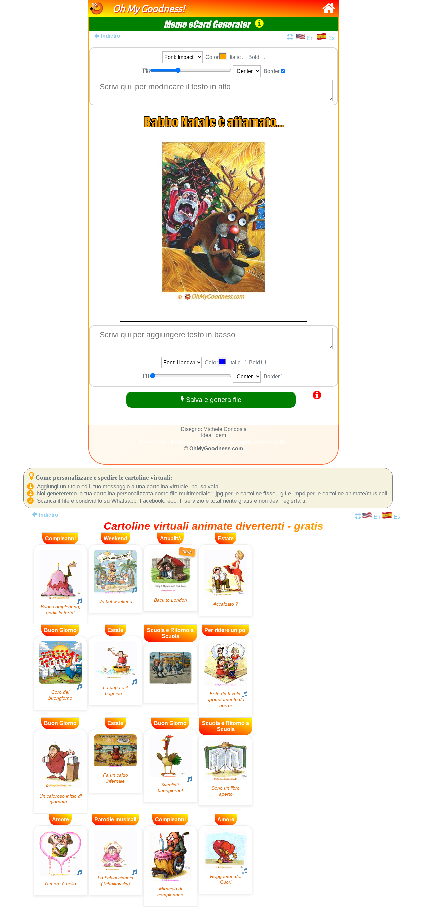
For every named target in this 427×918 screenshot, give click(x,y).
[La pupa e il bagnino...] (115, 670)
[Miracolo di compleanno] (170, 866)
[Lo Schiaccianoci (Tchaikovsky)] (115, 860)
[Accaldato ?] (225, 580)
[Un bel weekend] (115, 579)
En (311, 38)
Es (331, 38)
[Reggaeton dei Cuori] (225, 860)
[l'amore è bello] (60, 860)
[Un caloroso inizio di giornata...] (60, 771)
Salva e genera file (212, 399)
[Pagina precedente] (34, 514)
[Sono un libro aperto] (225, 770)
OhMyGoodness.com (216, 448)
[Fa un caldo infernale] (115, 761)
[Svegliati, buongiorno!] (170, 765)
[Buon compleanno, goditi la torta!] (60, 584)
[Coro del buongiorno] (60, 672)
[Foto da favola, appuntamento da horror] (225, 676)
